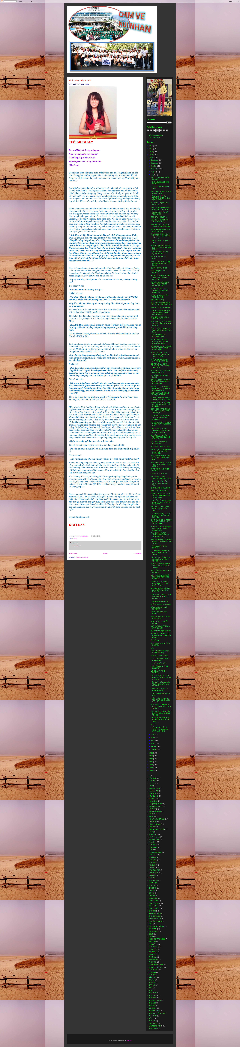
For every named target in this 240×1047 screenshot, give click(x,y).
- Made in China (154, 788)
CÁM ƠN (152, 890)
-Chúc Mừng (153, 801)
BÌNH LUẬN (153, 883)
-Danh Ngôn (153, 814)
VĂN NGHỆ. (153, 1023)
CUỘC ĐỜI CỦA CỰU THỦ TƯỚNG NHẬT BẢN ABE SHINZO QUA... (160, 495)
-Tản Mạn (152, 844)
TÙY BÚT (152, 1021)
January (154, 749)
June (153, 734)
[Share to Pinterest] (99, 536)
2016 (151, 767)
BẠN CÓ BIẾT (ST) (157, 300)
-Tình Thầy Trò (154, 870)
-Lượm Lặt (152, 821)
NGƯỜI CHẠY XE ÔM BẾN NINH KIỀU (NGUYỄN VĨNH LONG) (161, 247)
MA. (152, 648)
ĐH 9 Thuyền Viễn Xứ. (156, 926)
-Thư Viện (152, 862)
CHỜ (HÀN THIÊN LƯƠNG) (160, 488)
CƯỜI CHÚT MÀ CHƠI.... (159, 268)
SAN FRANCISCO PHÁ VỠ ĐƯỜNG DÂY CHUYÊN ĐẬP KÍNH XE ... (160, 381)
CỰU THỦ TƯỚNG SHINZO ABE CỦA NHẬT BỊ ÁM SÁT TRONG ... (161, 565)
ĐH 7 (151, 924)
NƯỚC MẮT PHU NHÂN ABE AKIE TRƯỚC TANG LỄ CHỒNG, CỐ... (161, 528)
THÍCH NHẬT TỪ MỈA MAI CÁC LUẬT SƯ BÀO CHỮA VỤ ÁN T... (161, 706)
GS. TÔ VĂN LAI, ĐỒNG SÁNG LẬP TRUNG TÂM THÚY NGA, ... (160, 365)
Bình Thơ (152, 885)
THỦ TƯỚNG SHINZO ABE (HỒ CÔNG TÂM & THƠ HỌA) (160, 457)
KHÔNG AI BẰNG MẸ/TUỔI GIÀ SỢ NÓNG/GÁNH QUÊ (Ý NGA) (161, 635)
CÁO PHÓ (152, 895)
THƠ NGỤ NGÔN (155, 1000)
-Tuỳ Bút (152, 875)
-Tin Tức (152, 867)
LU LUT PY (153, 949)
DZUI (151, 934)
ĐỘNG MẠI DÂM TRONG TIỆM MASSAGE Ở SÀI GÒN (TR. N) (159, 290)
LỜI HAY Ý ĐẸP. (154, 947)
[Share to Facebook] (98, 536)
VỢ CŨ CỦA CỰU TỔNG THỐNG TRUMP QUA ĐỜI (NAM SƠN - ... (160, 437)
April (153, 740)
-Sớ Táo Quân (154, 839)
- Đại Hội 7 (152, 781)
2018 (151, 762)
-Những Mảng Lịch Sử (156, 829)
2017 (151, 765)
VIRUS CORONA (155, 1026)
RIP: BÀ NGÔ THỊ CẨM (159, 474)
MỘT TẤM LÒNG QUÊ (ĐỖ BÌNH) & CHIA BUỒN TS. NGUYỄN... (160, 577)
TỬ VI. (151, 1018)
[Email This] (92, 536)
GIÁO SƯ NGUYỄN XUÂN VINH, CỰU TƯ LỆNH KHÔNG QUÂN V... (160, 284)
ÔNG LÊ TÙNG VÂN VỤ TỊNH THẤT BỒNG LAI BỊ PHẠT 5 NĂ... (161, 330)
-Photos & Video (154, 837)
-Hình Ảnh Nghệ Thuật (156, 819)
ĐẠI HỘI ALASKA (155, 913)
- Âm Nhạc (152, 778)
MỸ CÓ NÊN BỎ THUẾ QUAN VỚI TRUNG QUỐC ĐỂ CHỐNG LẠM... (161, 348)
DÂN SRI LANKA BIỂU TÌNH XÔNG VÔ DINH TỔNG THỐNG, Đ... (160, 559)
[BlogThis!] (94, 536)
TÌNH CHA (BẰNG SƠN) (159, 491)
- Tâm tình (152, 793)
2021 (151, 753)
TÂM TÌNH (152, 977)
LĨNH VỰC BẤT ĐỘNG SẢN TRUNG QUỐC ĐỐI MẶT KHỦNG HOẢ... (160, 312)
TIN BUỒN (152, 1008)
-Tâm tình (152, 842)
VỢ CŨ (153, 724)
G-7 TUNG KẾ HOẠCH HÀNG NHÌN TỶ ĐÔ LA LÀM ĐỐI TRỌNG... (161, 713)
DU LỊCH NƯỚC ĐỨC (158, 663)
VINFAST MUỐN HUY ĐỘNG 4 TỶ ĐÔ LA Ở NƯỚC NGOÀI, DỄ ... (161, 451)
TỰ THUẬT (153, 1016)
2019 (151, 759)
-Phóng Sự (152, 834)
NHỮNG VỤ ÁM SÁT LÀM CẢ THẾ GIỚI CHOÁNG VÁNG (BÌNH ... (161, 464)
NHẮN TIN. (153, 954)
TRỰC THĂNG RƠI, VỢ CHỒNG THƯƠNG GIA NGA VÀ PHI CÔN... (159, 341)
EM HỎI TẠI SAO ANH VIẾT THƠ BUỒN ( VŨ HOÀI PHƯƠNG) (160, 277)
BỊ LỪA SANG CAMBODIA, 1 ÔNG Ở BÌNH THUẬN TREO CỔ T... (161, 552)
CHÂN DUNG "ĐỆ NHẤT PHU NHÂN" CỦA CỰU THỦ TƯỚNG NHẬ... (161, 521)
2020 (151, 756)
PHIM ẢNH (152, 962)
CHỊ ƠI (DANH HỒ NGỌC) (160, 601)
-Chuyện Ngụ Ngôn (155, 804)
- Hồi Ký (75, 538)
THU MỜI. (152, 1005)
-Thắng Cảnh (153, 847)
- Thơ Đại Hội (153, 796)
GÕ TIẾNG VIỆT (154, 138)
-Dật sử (151, 816)
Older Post (137, 553)
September (155, 169)
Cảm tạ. (151, 893)
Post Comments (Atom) (82, 557)
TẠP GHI (152, 985)
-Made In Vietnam (155, 824)
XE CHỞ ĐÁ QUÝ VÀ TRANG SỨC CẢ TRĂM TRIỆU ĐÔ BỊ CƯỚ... (161, 323)
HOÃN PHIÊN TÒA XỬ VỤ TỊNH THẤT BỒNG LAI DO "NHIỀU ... (160, 700)
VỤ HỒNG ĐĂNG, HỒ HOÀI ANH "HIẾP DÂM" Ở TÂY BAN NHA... (160, 590)
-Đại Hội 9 (152, 809)
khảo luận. (152, 941)
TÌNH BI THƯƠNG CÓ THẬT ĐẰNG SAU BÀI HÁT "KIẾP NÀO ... (161, 263)
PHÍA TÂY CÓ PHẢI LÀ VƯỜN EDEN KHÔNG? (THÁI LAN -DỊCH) (160, 729)
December (155, 160)
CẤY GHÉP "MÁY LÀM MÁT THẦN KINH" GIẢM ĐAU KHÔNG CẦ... (160, 684)
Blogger (128, 1040)
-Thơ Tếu (152, 855)
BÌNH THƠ (152, 888)
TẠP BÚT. (152, 982)
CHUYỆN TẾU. (154, 908)
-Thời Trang (153, 857)
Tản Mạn (152, 980)
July (152, 175)
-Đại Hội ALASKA (155, 811)
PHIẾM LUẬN (153, 959)
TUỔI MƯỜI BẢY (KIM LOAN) (161, 604)
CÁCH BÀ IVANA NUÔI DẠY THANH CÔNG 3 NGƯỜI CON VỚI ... (160, 417)
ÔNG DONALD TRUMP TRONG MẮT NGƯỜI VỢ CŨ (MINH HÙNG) (160, 430)
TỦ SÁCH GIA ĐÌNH (156, 135)
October (154, 166)
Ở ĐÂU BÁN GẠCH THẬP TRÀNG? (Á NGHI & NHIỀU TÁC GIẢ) (161, 236)
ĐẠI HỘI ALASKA (155, 916)
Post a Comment (77, 545)
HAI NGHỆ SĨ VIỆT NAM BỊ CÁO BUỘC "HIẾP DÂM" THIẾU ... (160, 719)
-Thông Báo (153, 860)
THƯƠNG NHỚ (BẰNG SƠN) (161, 631)
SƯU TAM (152, 972)
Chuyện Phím (153, 906)
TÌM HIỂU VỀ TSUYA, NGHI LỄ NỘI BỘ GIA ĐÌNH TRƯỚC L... (160, 508)
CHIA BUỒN (153, 898)
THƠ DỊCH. (153, 995)
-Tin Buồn (152, 865)
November (155, 163)
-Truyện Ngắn (153, 873)
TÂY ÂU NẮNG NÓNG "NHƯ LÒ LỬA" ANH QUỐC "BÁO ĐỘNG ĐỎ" (161, 404)
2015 (151, 770)
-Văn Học (152, 878)
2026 (151, 146)
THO (150, 987)
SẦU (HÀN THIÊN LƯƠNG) (160, 446)
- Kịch (151, 786)
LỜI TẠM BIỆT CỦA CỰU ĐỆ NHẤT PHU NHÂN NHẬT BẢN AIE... (161, 515)
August (153, 172)
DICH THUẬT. (154, 931)
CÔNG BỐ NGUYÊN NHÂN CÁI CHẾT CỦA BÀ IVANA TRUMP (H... (160, 410)
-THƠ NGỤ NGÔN (155, 852)
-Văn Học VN (153, 880)
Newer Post (73, 553)
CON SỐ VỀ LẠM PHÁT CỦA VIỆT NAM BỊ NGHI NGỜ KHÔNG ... (161, 596)
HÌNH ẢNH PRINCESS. (157, 939)
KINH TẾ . (152, 944)
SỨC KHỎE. (153, 970)
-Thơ (150, 849)
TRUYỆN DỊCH (154, 1010)
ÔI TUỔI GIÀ (155, 640)
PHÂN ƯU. (153, 957)
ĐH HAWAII (153, 929)
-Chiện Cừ (152, 798)
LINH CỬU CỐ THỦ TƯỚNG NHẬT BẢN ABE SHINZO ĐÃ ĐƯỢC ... (161, 502)
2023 (151, 154)
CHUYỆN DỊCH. (154, 903)
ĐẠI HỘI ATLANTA (155, 921)
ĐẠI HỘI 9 (152, 911)
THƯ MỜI (152, 1003)
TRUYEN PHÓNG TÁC (157, 1013)
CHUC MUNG (154, 901)
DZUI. (151, 936)
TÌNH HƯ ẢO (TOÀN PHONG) (161, 307)
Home (105, 553)
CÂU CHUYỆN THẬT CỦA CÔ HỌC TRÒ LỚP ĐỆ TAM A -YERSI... (161, 677)
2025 (151, 149)
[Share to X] (96, 536)
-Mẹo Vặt (152, 826)
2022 (151, 157)
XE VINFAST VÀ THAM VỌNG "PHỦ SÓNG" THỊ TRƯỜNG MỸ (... (160, 354)
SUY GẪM (152, 975)
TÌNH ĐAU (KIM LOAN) (159, 217)
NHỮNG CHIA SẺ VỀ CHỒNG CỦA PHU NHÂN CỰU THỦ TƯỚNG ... (161, 541)
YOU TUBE (153, 1028)
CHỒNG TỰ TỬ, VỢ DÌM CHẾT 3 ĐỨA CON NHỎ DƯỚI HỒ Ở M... (160, 583)
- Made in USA (154, 791)
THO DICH (152, 993)
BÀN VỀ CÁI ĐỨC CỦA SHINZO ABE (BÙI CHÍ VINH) (159, 483)
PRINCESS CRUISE (156, 964)
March (153, 743)
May (152, 737)
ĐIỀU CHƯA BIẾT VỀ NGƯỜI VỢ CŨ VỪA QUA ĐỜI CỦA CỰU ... (161, 424)
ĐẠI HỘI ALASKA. (155, 918)
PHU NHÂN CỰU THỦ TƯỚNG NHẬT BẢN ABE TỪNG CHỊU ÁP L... (160, 534)
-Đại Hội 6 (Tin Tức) (155, 806)
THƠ (150, 990)
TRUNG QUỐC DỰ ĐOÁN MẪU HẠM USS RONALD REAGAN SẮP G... (160, 388)
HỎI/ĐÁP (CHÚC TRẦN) (159, 656)
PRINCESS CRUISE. (156, 967)
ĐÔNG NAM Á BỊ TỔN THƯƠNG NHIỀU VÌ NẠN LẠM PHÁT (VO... (160, 198)
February (154, 746)
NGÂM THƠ (153, 952)
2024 (151, 152)
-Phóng (151, 832)
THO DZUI (152, 998)
